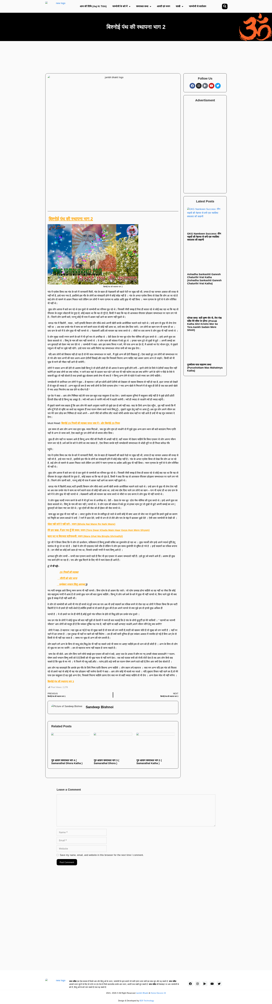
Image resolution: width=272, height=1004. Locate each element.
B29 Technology (147, 1000)
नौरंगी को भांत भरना (67, 578)
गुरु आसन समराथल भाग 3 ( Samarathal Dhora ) (106, 762)
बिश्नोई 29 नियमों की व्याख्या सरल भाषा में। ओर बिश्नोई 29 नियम (90, 423)
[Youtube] (211, 86)
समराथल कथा (142, 6)
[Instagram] (199, 86)
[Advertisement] (126, 56)
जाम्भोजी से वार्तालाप (197, 6)
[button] (225, 6)
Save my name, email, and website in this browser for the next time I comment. (102, 855)
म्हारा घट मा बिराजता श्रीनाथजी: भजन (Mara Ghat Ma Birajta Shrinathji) (85, 536)
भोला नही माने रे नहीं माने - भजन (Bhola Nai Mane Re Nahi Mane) (81, 524)
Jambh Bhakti (142, 993)
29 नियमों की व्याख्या (69, 572)
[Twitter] (218, 86)
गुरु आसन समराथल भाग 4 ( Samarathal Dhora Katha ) (66, 762)
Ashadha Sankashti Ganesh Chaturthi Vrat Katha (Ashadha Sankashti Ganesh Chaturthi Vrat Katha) (204, 279)
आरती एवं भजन (163, 6)
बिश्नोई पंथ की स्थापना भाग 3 (61, 681)
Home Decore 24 (158, 993)
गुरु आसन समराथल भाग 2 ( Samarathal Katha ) (149, 762)
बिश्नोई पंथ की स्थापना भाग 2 (71, 218)
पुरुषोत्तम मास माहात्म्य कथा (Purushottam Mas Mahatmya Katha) (205, 367)
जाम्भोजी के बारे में (120, 6)
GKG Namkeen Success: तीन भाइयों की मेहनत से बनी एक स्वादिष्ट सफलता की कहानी (204, 236)
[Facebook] (192, 86)
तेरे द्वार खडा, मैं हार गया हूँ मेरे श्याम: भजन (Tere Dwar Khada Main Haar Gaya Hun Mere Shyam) (99, 530)
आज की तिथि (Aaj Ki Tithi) (93, 6)
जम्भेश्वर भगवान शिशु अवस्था (71, 584)
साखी (178, 6)
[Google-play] (205, 86)
